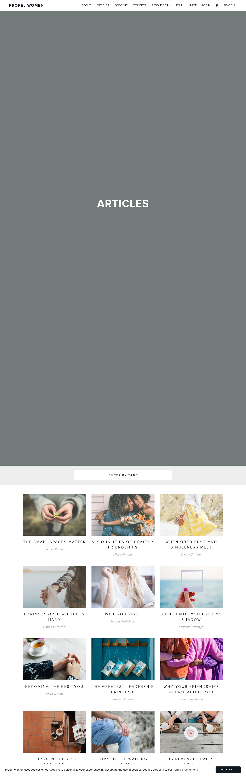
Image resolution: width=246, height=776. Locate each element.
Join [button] (178, 5)
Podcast (121, 5)
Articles (102, 5)
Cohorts (139, 5)
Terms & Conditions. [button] (185, 769)
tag (122, 475)
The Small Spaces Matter (54, 542)
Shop (193, 5)
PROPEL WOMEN (26, 5)
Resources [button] (160, 5)
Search (229, 5)
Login (206, 5)
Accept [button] (228, 769)
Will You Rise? (123, 614)
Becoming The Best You (54, 687)
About (86, 5)
